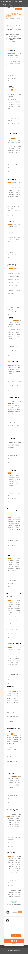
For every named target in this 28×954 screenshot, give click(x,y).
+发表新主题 (18, 9)
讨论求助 (10, 18)
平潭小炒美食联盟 (7, 1)
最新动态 (9, 5)
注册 (26, 5)
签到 (15, 941)
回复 (16, 935)
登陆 (23, 5)
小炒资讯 (4, 5)
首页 (16, 1)
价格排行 (20, 1)
